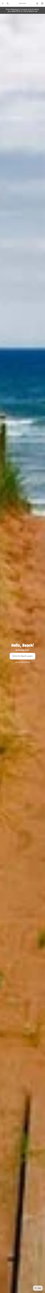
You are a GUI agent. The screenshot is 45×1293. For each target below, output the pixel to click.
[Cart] (42, 3)
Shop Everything (22, 662)
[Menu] (2, 3)
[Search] (7, 3)
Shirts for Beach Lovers (22, 656)
